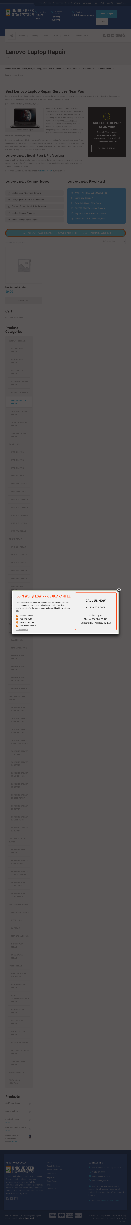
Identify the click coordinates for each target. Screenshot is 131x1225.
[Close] (119, 590)
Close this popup (22, 630)
